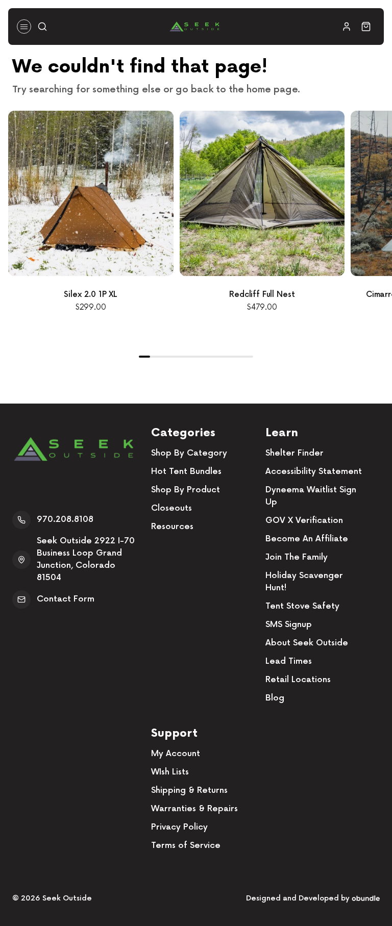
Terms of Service (185, 845)
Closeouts (171, 508)
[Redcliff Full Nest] (262, 193)
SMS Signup (288, 625)
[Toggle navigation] (24, 26)
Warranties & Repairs (194, 809)
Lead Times (288, 661)
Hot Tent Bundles (186, 472)
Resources (172, 527)
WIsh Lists (170, 772)
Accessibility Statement (313, 472)
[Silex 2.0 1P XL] (91, 193)
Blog (274, 698)
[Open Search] (42, 26)
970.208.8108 (65, 519)
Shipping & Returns (189, 790)
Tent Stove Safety (302, 606)
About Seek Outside (306, 643)
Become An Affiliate (306, 539)
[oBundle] (366, 898)
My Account (175, 754)
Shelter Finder (294, 453)
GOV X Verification (304, 520)
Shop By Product (185, 490)
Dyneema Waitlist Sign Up (310, 496)
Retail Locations (298, 680)
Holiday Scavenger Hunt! (304, 582)
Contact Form (65, 599)
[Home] (194, 26)
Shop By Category (189, 453)
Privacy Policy (179, 827)
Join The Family (296, 557)
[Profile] (346, 26)
